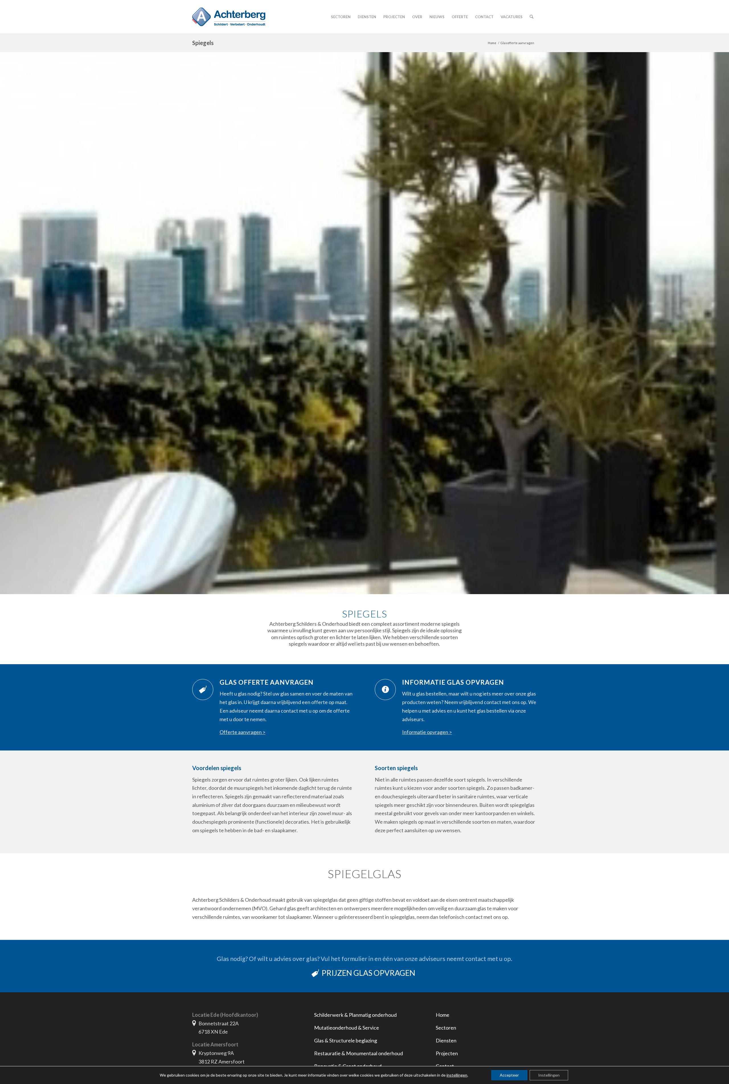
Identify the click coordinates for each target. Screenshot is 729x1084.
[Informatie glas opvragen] (385, 689)
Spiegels (203, 42)
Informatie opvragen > (427, 732)
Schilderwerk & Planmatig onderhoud (355, 1015)
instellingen (457, 1075)
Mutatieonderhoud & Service (346, 1027)
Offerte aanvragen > (242, 732)
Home (442, 1015)
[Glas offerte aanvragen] (202, 689)
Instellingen (549, 1075)
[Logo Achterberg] (228, 17)
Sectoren (446, 1027)
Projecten (447, 1053)
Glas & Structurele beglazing (345, 1040)
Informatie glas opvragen (453, 682)
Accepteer (509, 1075)
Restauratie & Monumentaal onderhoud (358, 1053)
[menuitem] (340, 17)
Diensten (446, 1040)
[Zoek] (531, 17)
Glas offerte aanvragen (267, 682)
